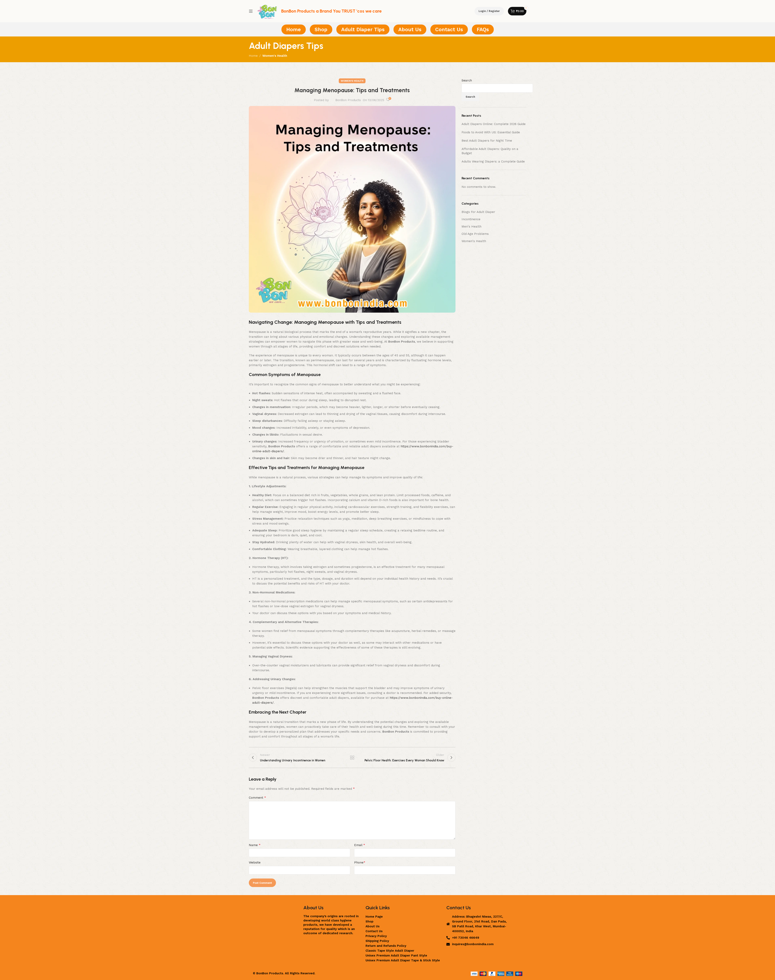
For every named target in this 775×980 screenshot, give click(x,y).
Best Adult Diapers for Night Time (487, 140)
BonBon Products (348, 100)
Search (467, 80)
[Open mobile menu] (251, 11)
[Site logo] (267, 11)
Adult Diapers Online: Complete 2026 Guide (494, 124)
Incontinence (471, 219)
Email (359, 845)
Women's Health (274, 56)
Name (255, 845)
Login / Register (489, 11)
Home (253, 56)
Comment (257, 797)
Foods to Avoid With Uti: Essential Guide (491, 132)
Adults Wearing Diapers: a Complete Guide (493, 161)
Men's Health (471, 226)
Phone (359, 862)
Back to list (352, 757)
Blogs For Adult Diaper (478, 212)
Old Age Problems (475, 234)
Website (255, 862)
